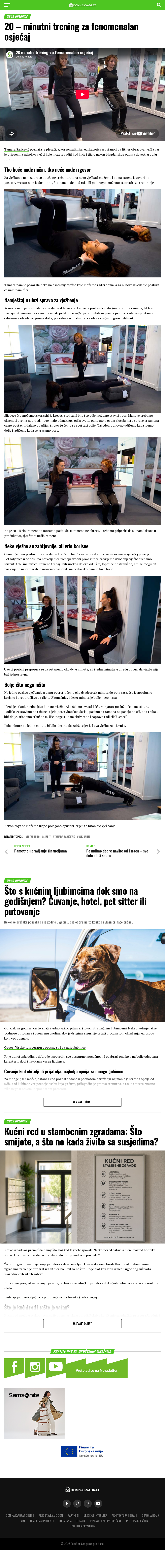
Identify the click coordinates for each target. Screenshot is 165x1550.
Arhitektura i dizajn (124, 1515)
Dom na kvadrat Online (20, 1515)
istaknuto (33, 837)
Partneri (73, 1515)
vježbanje (84, 837)
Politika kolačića (137, 1521)
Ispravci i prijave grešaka (105, 1521)
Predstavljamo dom (51, 1515)
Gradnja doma (150, 1515)
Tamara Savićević (16, 149)
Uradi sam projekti (42, 1521)
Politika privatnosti (84, 1526)
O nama (80, 1521)
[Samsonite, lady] (34, 1437)
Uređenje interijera (95, 1515)
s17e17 (47, 837)
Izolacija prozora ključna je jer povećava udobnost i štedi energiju (51, 1297)
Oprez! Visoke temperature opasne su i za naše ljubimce (45, 1047)
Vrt (23, 1521)
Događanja (65, 1521)
